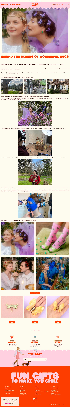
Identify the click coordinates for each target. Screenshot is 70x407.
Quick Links (8, 387)
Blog (21, 391)
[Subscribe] (45, 359)
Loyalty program (8, 391)
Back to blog (36, 330)
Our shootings (23, 388)
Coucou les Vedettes (24, 394)
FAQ (36, 393)
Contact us (38, 388)
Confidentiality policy (55, 391)
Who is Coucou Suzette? (9, 390)
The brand (22, 387)
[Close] (17, 397)
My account (38, 390)
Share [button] (3, 61)
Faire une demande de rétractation (42, 391)
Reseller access (55, 4)
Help (37, 387)
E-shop (6, 388)
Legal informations (55, 387)
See (12, 322)
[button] (4, 4)
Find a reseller (7, 393)
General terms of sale (55, 388)
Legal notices (53, 390)
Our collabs (22, 390)
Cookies (52, 393)
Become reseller (23, 393)
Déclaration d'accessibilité (56, 394)
